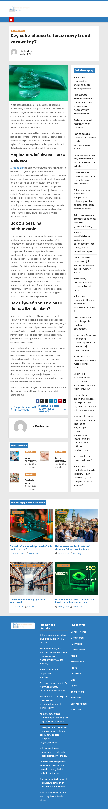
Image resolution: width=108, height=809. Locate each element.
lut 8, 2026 (18, 606)
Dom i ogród (77, 637)
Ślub (73, 679)
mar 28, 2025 (61, 464)
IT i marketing (63, 566)
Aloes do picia (17, 167)
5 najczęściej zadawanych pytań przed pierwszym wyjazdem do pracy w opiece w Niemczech (85, 403)
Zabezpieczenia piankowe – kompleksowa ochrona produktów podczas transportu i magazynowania (53, 735)
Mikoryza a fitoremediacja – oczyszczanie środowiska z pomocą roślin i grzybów (85, 381)
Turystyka (62, 512)
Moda (74, 655)
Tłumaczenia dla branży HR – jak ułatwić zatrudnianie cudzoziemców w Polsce (84, 265)
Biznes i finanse (19, 566)
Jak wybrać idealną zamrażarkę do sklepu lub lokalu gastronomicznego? (53, 752)
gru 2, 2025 (64, 606)
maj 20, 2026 (19, 553)
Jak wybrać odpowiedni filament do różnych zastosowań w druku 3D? (84, 304)
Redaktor (28, 51)
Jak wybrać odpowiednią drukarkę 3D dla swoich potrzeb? (53, 639)
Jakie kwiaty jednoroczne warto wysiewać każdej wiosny (53, 796)
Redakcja (30, 467)
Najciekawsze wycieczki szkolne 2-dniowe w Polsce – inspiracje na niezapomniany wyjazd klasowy (73, 549)
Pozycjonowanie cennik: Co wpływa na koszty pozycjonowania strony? (54, 687)
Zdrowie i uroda (18, 31)
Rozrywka (76, 673)
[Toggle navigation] (96, 20)
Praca (74, 667)
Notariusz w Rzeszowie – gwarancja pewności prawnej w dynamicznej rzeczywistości (85, 343)
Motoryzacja (77, 661)
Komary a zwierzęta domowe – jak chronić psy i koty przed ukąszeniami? (54, 717)
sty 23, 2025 (30, 486)
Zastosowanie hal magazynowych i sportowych (83, 123)
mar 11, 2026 (64, 553)
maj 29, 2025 (31, 464)
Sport (42, 566)
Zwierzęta (76, 709)
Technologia (17, 512)
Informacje (32, 566)
